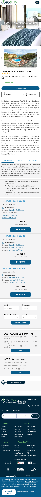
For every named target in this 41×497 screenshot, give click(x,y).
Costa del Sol (18, 426)
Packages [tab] (8, 160)
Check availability (20, 88)
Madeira (4, 434)
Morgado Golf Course (9, 215)
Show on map (8, 82)
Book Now (20, 230)
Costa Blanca (31, 426)
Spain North (30, 434)
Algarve (3, 426)
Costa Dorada (31, 429)
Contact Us (30, 448)
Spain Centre (18, 436)
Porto (3, 436)
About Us (16, 445)
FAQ (28, 453)
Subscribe (35, 416)
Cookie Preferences (20, 455)
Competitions (31, 450)
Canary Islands (31, 431)
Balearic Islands (18, 434)
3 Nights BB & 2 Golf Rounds (13, 201)
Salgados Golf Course (16, 210)
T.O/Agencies (5, 450)
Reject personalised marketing (25, 491)
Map (20, 350)
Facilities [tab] (33, 160)
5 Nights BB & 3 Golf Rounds (13, 236)
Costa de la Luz (18, 431)
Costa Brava (17, 429)
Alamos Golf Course (9, 218)
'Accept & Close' (30, 482)
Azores (3, 431)
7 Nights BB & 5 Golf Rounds (13, 269)
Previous (1, 58)
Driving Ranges (18, 453)
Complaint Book (32, 455)
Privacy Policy (21, 486)
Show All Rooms (20, 323)
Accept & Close (8, 492)
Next (40, 58)
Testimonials (31, 445)
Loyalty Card (5, 445)
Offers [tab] (20, 160)
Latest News (17, 448)
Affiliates (4, 448)
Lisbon (3, 429)
